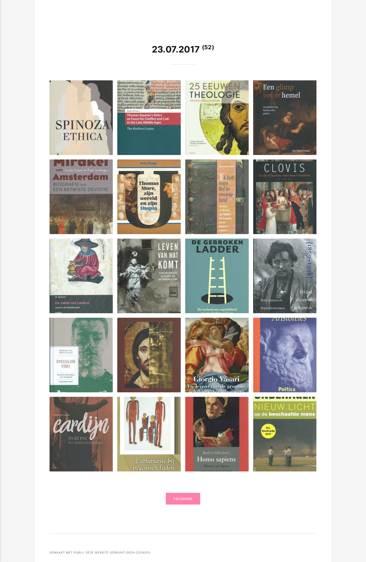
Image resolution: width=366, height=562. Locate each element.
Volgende (183, 499)
